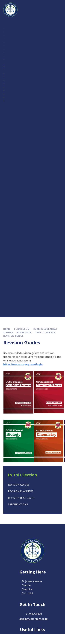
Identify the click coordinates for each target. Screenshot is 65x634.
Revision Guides (13, 335)
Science (8, 332)
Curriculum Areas (45, 328)
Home (6, 328)
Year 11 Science (45, 332)
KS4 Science (24, 332)
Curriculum (22, 328)
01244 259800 (34, 613)
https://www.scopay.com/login (23, 364)
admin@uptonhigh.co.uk (33, 619)
